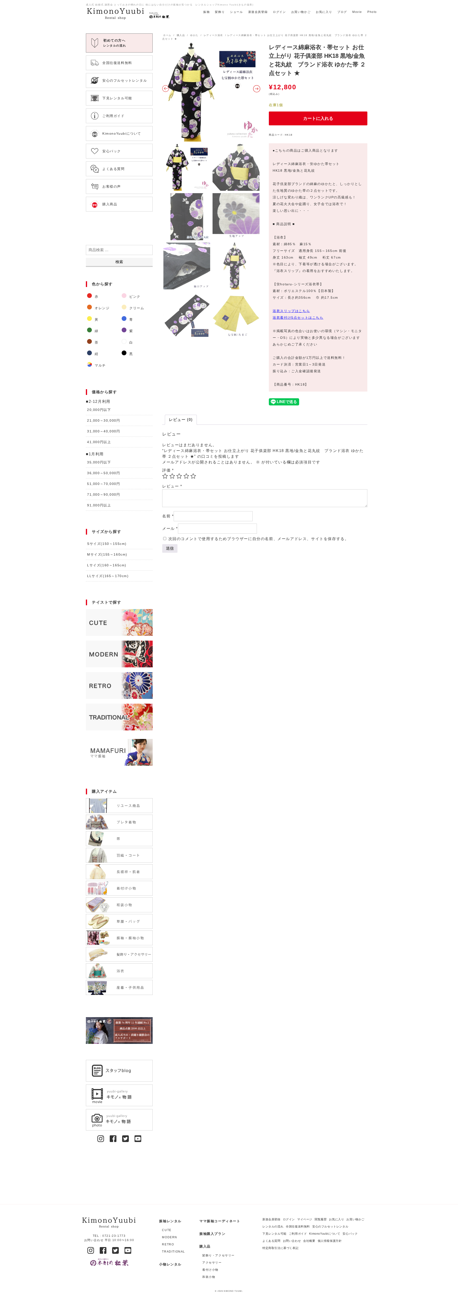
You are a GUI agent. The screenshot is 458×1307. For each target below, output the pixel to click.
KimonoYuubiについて (324, 1233)
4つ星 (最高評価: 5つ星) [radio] (186, 476)
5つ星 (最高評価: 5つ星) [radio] (193, 476)
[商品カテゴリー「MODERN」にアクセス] (119, 654)
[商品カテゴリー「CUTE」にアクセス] (119, 622)
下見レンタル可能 (274, 1233)
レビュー (172, 486)
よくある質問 (271, 1241)
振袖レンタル (170, 1221)
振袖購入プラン (212, 1234)
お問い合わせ (292, 1241)
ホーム (167, 35)
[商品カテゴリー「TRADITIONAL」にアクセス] (119, 717)
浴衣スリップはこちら (291, 311)
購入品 (181, 35)
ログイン (279, 12)
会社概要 (309, 1241)
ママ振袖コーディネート (219, 1221)
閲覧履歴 (321, 1219)
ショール (236, 12)
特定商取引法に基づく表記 (280, 1248)
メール (170, 528)
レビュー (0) (181, 420)
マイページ (304, 1219)
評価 (168, 470)
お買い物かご (301, 12)
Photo (372, 12)
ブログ (342, 12)
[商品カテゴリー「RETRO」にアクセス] (119, 685)
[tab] (181, 420)
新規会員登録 (258, 12)
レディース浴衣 (213, 35)
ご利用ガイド (298, 1233)
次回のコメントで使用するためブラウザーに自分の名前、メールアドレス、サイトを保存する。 (258, 539)
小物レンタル (170, 1264)
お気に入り (324, 12)
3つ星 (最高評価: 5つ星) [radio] (179, 476)
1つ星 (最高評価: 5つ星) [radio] (165, 476)
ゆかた (194, 35)
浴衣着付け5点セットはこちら (298, 317)
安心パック (350, 1233)
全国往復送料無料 (298, 1226)
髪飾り (220, 12)
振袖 (206, 12)
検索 (119, 262)
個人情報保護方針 (330, 1241)
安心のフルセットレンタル (330, 1226)
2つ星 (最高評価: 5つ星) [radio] (172, 476)
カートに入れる (318, 118)
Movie (357, 12)
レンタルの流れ (272, 1226)
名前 (168, 516)
